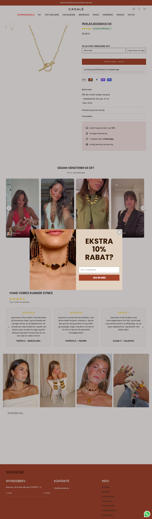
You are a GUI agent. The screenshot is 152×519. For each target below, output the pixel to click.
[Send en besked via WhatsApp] (147, 514)
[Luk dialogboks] (119, 232)
